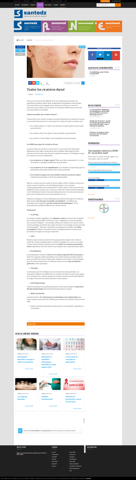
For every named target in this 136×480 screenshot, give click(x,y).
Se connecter (116, 1)
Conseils (40, 5)
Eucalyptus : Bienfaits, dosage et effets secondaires (25, 359)
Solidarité (54, 463)
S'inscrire (105, 1)
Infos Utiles (72, 452)
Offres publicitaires (74, 468)
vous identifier (35, 430)
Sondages (71, 457)
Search (118, 5)
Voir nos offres (107, 48)
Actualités (25, 5)
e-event (56, 5)
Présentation (55, 454)
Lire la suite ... (29, 369)
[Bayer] (104, 208)
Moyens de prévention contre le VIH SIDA (73, 399)
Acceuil (17, 5)
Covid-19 (33, 5)
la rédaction (39, 94)
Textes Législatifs (74, 463)
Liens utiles (72, 461)
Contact (62, 5)
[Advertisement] (84, 14)
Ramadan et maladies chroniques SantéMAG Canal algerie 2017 (49, 362)
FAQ (70, 470)
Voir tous (91, 194)
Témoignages (72, 459)
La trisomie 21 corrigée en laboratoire (72, 359)
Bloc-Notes (48, 5)
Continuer (88, 478)
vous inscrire (46, 430)
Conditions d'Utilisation (75, 466)
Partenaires (72, 454)
